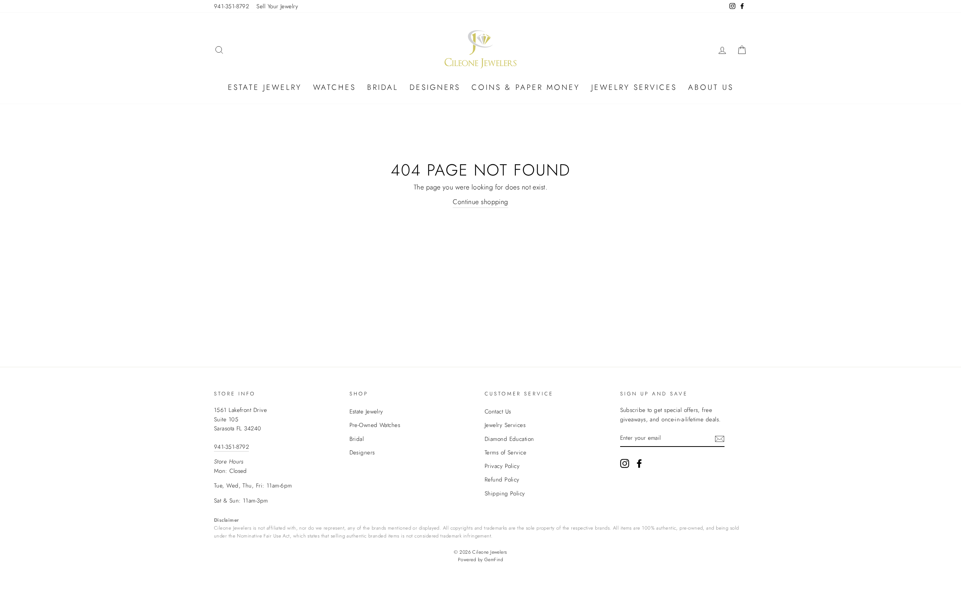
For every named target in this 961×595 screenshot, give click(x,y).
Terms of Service (505, 452)
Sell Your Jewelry (277, 6)
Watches (334, 87)
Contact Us (498, 411)
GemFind (493, 559)
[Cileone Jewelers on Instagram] (624, 463)
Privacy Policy (502, 466)
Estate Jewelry (265, 87)
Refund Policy (502, 479)
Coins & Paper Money (525, 87)
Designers (435, 87)
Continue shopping (480, 202)
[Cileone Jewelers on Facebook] (639, 463)
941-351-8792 (231, 6)
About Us (711, 87)
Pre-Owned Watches (375, 425)
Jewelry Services (634, 87)
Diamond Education (509, 439)
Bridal (382, 87)
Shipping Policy (505, 493)
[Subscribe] (720, 438)
